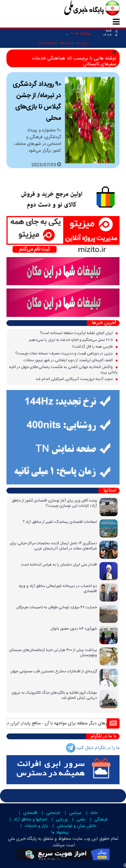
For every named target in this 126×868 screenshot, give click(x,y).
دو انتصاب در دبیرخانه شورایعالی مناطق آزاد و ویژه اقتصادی (58, 588)
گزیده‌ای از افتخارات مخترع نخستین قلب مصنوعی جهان (53, 671)
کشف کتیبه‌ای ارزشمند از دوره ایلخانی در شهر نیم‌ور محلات (69, 360)
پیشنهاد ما (59, 832)
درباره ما (83, 43)
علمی (81, 819)
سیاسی (75, 813)
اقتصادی (30, 813)
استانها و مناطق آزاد (30, 819)
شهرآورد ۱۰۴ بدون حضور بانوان (73, 628)
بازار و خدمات (36, 826)
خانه (94, 813)
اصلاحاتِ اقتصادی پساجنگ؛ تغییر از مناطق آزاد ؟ (60, 522)
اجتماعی (53, 813)
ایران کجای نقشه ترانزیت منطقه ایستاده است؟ (77, 333)
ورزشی (62, 819)
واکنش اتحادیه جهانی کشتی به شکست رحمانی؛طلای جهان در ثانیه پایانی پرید (63, 369)
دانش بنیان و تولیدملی (76, 826)
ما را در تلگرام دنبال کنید (98, 748)
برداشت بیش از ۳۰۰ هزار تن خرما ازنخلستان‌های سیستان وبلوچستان (53, 652)
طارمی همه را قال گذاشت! (93, 346)
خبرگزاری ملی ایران (77, 8)
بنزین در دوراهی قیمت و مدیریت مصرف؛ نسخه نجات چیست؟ (64, 353)
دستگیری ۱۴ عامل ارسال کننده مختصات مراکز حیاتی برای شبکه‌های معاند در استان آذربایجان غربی (53, 546)
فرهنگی (100, 819)
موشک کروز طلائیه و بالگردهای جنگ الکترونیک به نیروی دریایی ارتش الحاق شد (54, 695)
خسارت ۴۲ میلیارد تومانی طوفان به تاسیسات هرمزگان (56, 607)
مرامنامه (65, 43)
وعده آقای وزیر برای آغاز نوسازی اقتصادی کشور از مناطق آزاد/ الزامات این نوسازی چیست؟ (54, 503)
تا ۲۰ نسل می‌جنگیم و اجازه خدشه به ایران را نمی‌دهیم (71, 340)
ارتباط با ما (47, 43)
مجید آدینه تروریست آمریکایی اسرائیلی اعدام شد (75, 379)
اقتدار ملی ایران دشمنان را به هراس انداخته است (59, 564)
